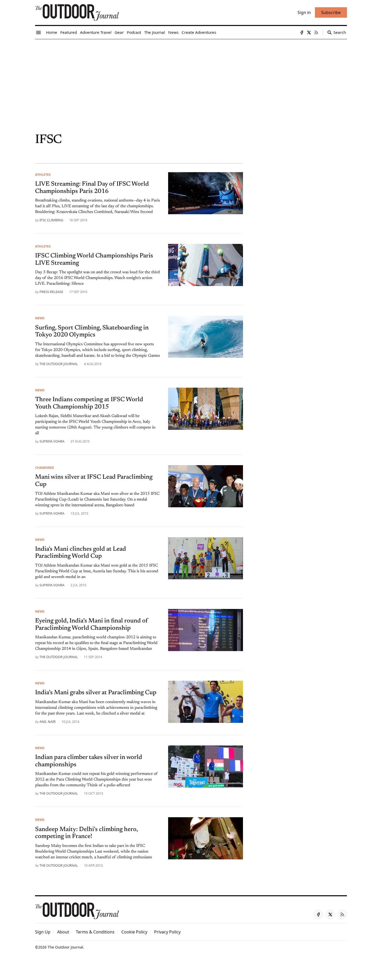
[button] (42, 932)
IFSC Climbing (51, 220)
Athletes (43, 174)
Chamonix (44, 467)
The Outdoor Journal (58, 363)
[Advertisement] (191, 78)
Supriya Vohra (51, 441)
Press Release (51, 291)
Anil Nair (47, 721)
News (39, 318)
